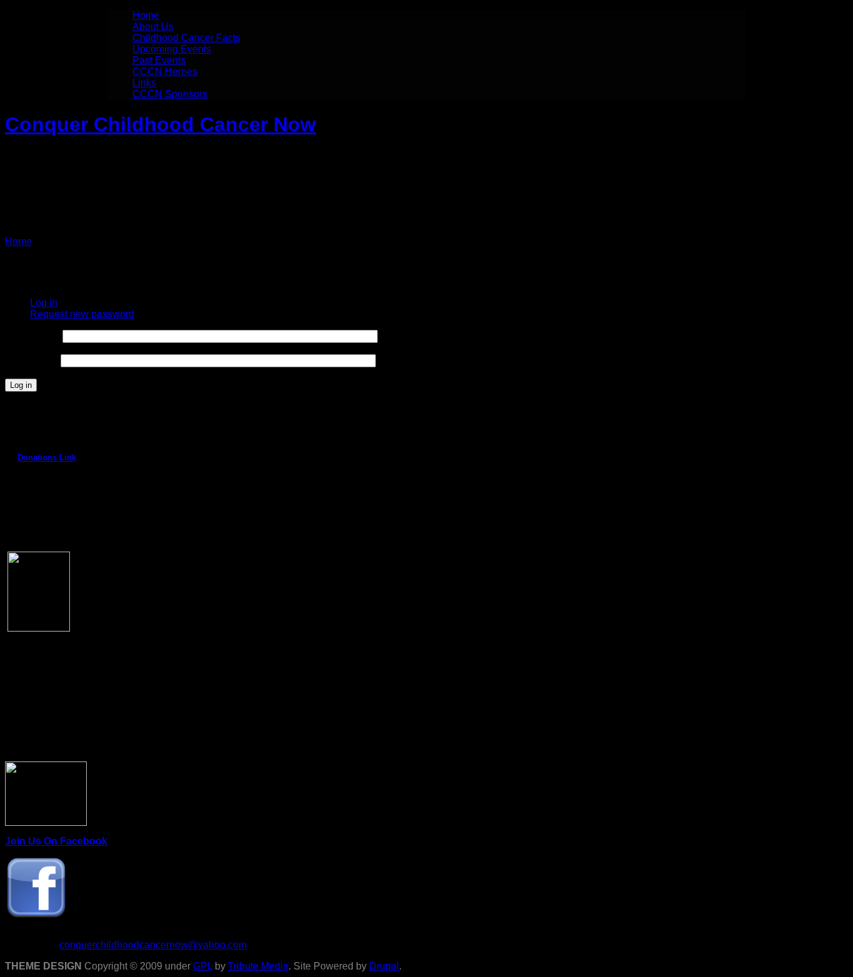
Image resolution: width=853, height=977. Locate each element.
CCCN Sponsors (169, 94)
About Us (153, 26)
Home (145, 15)
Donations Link (46, 457)
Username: (32, 335)
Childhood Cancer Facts (186, 37)
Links (144, 82)
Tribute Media (258, 966)
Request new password (82, 314)
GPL (202, 966)
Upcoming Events (171, 49)
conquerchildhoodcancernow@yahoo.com (153, 945)
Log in (43, 302)
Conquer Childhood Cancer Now (160, 124)
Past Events (158, 60)
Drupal (384, 966)
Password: (31, 360)
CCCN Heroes (164, 71)
